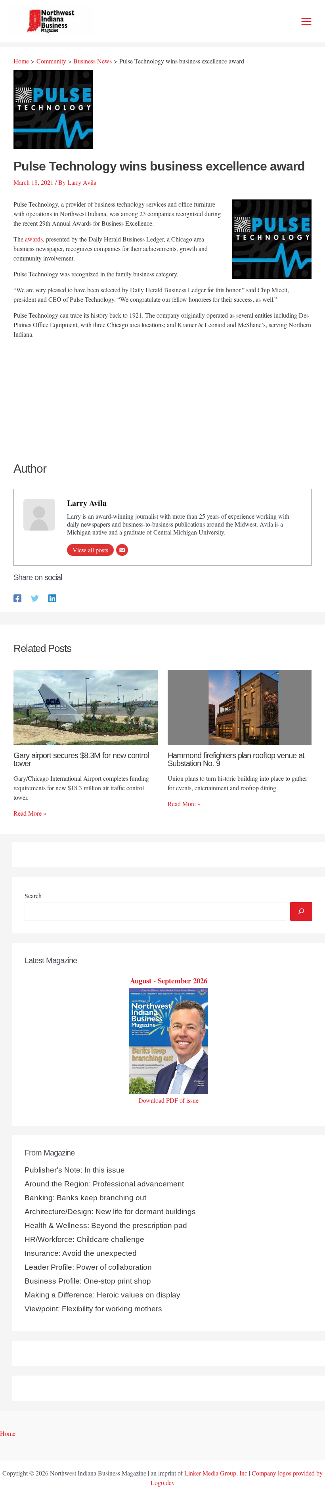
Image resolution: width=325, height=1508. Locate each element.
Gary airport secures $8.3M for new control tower (81, 759)
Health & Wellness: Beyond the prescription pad (106, 1225)
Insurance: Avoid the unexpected (81, 1253)
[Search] (301, 911)
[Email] (122, 550)
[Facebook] (17, 597)
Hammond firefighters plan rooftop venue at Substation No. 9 (236, 759)
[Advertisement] (162, 400)
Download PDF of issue (168, 1100)
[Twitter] (35, 597)
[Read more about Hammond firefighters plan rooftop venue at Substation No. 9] (240, 706)
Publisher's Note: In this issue (75, 1170)
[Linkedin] (52, 597)
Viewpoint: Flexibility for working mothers (93, 1309)
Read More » (29, 813)
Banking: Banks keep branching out (85, 1198)
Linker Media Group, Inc (215, 1473)
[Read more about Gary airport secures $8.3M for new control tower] (85, 706)
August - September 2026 (168, 980)
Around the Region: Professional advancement (104, 1184)
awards (34, 239)
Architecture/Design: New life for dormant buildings (110, 1211)
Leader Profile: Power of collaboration (88, 1267)
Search (33, 895)
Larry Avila (87, 503)
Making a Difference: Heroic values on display (102, 1295)
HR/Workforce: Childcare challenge (84, 1239)
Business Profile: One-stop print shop (88, 1281)
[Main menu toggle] (306, 21)
